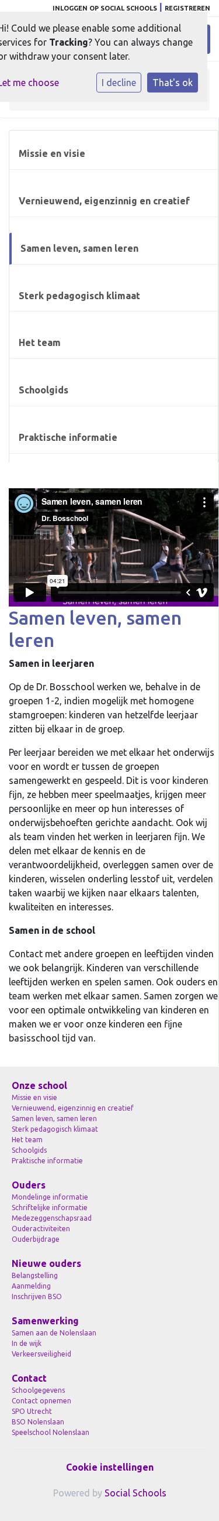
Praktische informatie (68, 437)
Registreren (187, 8)
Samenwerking (45, 1321)
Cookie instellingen (110, 1467)
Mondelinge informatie (50, 1197)
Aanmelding (31, 1286)
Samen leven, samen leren (79, 248)
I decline (119, 82)
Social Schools (135, 1493)
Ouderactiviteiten (41, 1228)
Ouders (29, 1185)
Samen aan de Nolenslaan (54, 1333)
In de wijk (26, 1343)
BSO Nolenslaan (38, 1422)
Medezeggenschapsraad (52, 1218)
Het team (40, 342)
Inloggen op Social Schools (105, 8)
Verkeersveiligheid (41, 1354)
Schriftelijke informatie (50, 1207)
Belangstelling (35, 1275)
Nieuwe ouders (46, 1263)
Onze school (39, 1085)
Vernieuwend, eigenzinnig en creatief (104, 201)
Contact (29, 1378)
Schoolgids (43, 390)
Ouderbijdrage (36, 1239)
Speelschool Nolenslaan (50, 1432)
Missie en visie (52, 153)
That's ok (172, 82)
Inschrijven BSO (37, 1296)
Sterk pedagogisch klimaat (79, 295)
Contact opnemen (41, 1400)
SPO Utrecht (32, 1411)
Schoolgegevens (38, 1390)
